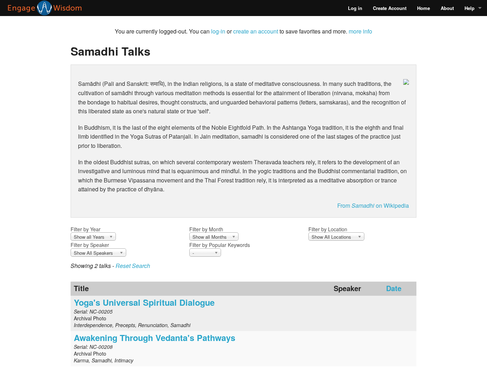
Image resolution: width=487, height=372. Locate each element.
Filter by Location (327, 229)
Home (423, 8)
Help (470, 8)
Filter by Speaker (90, 244)
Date (393, 288)
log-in (218, 31)
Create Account (389, 8)
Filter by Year (86, 229)
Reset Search (133, 266)
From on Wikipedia (373, 205)
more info (360, 31)
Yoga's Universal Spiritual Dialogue (144, 302)
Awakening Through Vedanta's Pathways (154, 337)
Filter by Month (206, 229)
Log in (355, 8)
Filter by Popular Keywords (219, 244)
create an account (255, 31)
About (447, 8)
